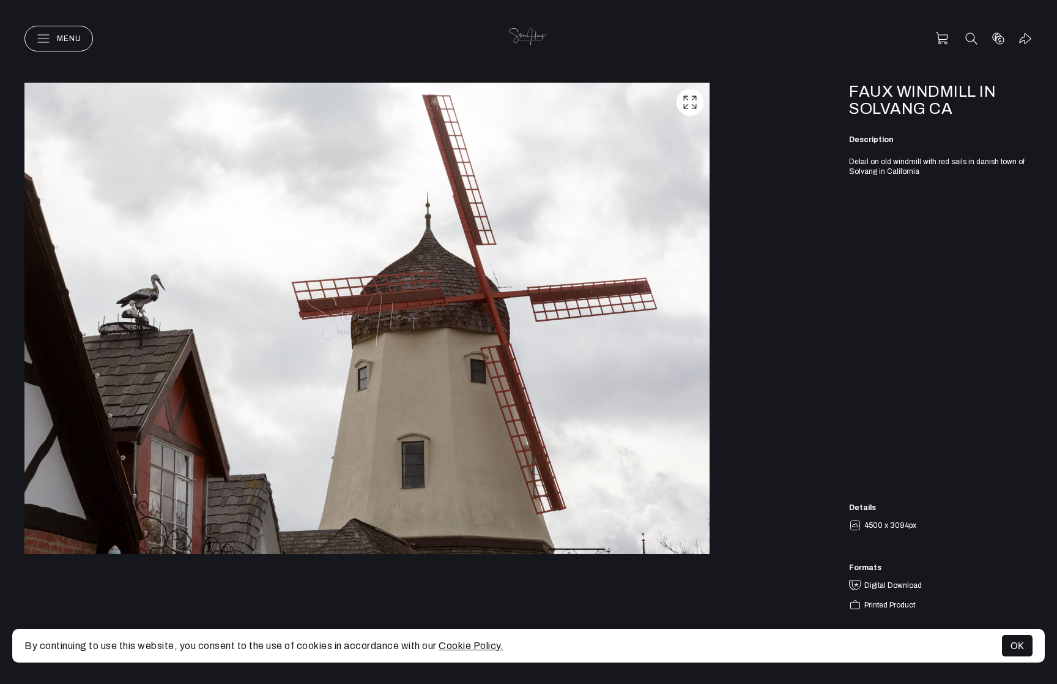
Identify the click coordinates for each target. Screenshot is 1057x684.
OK (1017, 646)
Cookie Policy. (471, 646)
